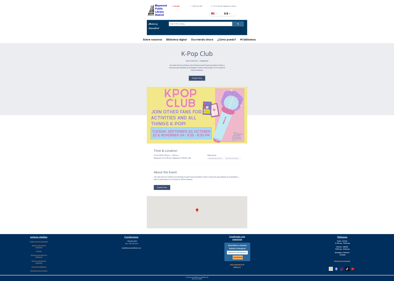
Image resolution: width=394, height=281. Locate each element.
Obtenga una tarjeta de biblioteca (39, 256)
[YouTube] (353, 269)
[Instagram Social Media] (342, 269)
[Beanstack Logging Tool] (331, 269)
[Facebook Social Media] (336, 269)
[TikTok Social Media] (347, 269)
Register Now (197, 78)
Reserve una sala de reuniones (39, 246)
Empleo (39, 251)
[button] (152, 39)
